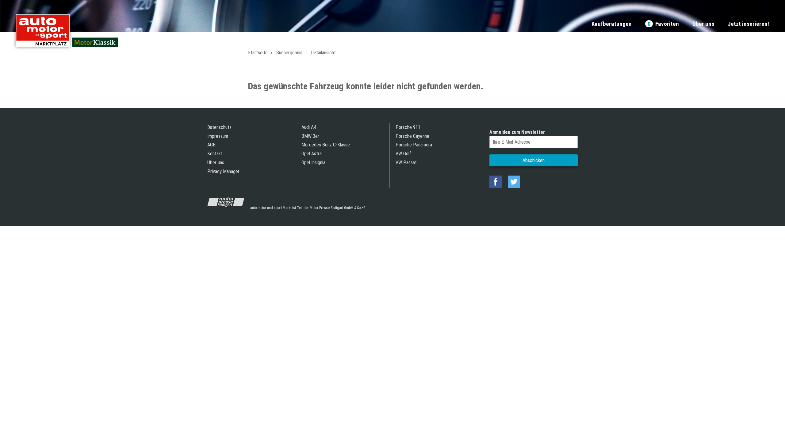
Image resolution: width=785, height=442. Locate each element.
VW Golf (403, 154)
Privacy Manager (223, 171)
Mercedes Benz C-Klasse (325, 145)
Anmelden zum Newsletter (517, 132)
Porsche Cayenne (412, 136)
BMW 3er (310, 136)
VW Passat (406, 162)
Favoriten (663, 24)
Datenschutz (219, 127)
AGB (211, 145)
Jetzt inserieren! (748, 24)
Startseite (258, 53)
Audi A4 (308, 127)
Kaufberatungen (612, 24)
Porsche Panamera (414, 145)
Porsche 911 (408, 127)
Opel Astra (311, 154)
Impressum (217, 136)
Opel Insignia (313, 162)
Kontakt (215, 154)
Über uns (703, 24)
